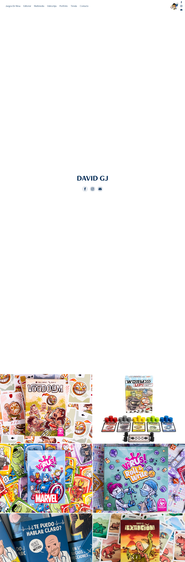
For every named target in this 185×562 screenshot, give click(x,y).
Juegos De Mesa (13, 6)
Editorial (27, 6)
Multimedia (39, 6)
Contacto (84, 6)
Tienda (74, 6)
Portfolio (64, 6)
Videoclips (52, 6)
